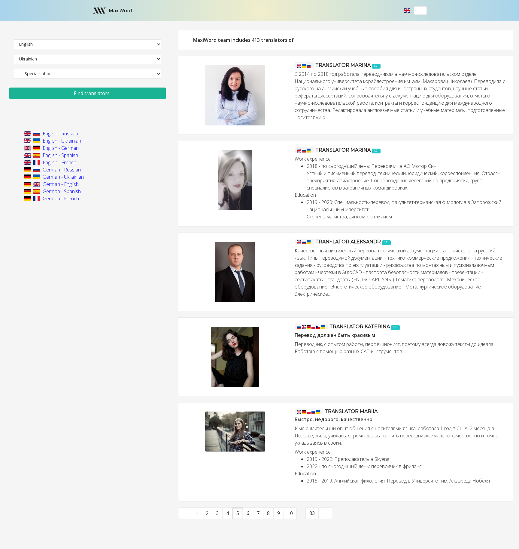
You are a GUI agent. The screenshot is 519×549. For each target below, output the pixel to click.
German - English (60, 184)
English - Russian (59, 133)
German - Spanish (61, 191)
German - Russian (61, 169)
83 (312, 513)
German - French (60, 198)
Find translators (91, 93)
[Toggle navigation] (420, 10)
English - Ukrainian (61, 140)
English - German (60, 148)
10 (290, 513)
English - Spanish (59, 155)
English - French (58, 162)
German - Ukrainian (62, 177)
